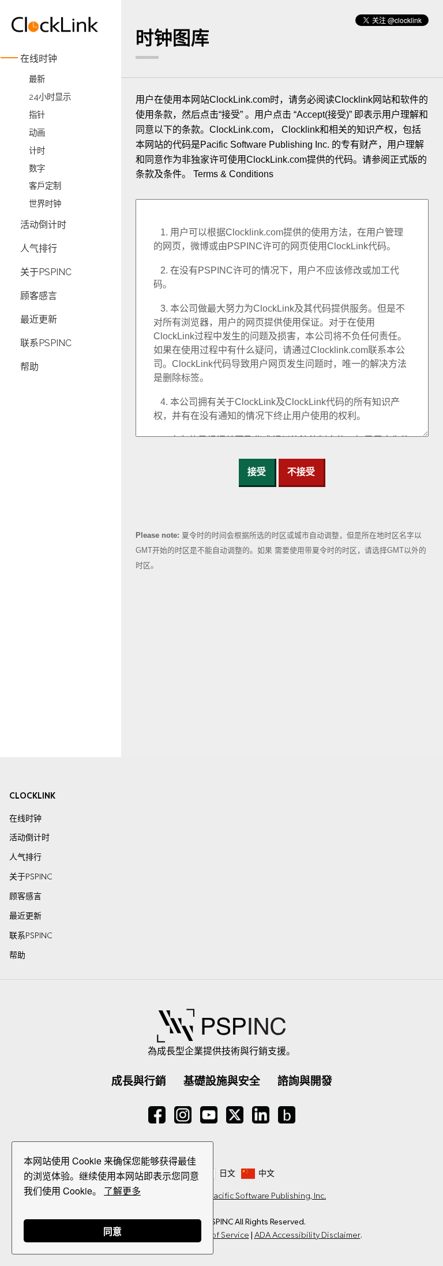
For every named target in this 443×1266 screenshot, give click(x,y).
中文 (266, 1173)
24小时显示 (50, 97)
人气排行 (38, 248)
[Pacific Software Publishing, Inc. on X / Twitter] (234, 1114)
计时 (37, 150)
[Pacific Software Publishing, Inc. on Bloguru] (286, 1114)
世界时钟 (45, 204)
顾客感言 (38, 295)
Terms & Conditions (233, 174)
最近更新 (38, 318)
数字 (37, 168)
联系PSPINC (46, 342)
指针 (37, 114)
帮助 (29, 366)
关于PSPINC (46, 272)
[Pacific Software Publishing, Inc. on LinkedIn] (260, 1114)
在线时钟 (38, 58)
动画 (37, 132)
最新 (37, 79)
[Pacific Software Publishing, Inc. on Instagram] (183, 1114)
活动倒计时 (43, 224)
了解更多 (122, 1190)
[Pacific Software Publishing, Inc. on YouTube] (208, 1114)
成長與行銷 (138, 1081)
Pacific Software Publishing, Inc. (267, 1195)
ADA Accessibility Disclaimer (307, 1235)
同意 (112, 1231)
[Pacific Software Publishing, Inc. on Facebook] (157, 1114)
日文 (227, 1173)
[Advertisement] (55, 556)
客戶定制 (45, 186)
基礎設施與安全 (221, 1081)
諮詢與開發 (304, 1081)
